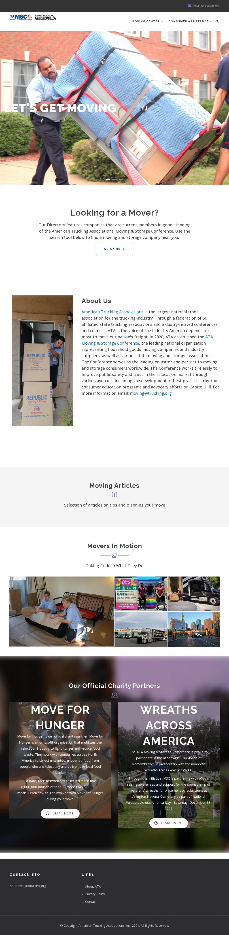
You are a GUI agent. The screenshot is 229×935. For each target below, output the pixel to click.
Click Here (114, 248)
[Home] (33, 17)
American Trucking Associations (112, 311)
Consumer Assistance (189, 21)
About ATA (93, 886)
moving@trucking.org (151, 393)
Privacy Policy (95, 894)
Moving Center (146, 21)
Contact (91, 901)
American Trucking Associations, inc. (104, 925)
